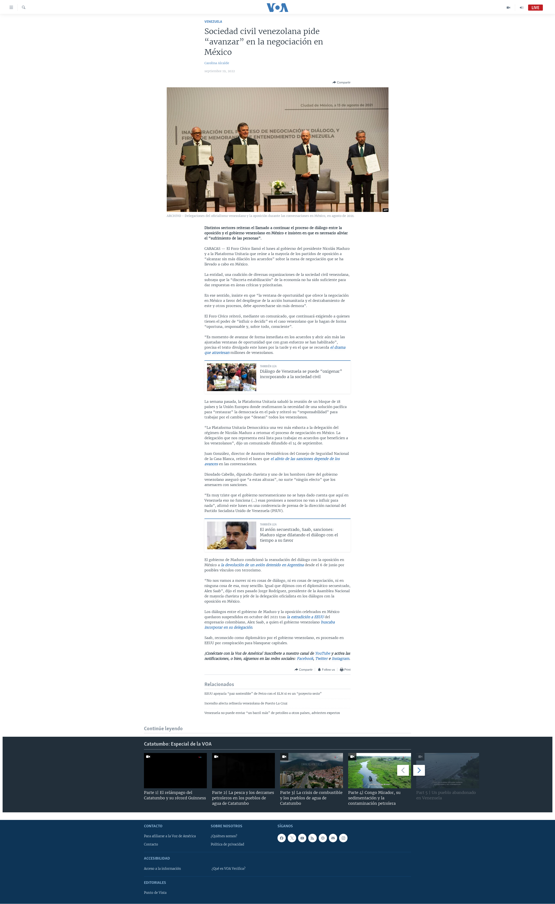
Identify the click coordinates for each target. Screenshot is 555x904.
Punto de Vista (155, 893)
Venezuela (213, 22)
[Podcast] (323, 838)
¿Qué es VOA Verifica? (228, 869)
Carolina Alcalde (216, 63)
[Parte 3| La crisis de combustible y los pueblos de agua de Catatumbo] (311, 770)
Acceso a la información (162, 869)
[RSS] (312, 838)
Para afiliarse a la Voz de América (170, 836)
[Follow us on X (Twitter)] (292, 838)
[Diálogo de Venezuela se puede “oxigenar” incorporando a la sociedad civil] (231, 377)
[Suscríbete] (333, 838)
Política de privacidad (227, 845)
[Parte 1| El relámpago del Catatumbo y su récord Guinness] (175, 770)
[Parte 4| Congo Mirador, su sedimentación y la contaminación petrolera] (379, 770)
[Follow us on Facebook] (282, 838)
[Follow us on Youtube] (302, 838)
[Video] (508, 7)
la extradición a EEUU (305, 617)
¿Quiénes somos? (224, 836)
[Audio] (521, 7)
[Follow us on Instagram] (343, 838)
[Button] (342, 82)
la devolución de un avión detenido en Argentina (262, 565)
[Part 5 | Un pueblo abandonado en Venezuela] (447, 770)
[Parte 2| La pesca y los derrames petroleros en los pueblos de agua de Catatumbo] (243, 770)
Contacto (151, 845)
